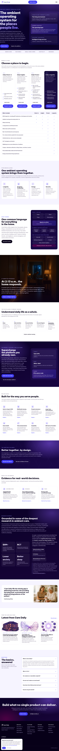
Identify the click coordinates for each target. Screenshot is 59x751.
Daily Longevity (20, 732)
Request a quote (8, 106)
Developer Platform (31, 729)
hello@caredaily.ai (34, 713)
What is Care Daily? (27, 658)
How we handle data (13, 745)
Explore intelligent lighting (9, 296)
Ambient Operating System (31, 727)
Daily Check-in (20, 726)
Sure (4, 747)
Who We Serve (40, 726)
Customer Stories (51, 726)
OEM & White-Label (31, 731)
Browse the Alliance (7, 461)
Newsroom (50, 730)
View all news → (54, 618)
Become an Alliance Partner (22, 461)
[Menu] (56, 2)
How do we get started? (28, 689)
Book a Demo (33, 2)
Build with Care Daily (8, 375)
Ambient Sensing (41, 730)
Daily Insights (19, 728)
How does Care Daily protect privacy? (32, 685)
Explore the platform (16, 46)
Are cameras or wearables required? (31, 675)
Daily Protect (19, 730)
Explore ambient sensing (29, 334)
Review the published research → (39, 573)
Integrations (40, 728)
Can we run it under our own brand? (31, 680)
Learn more (7, 102)
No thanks (9, 747)
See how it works (7, 241)
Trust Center (29, 733)
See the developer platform (9, 379)
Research (50, 728)
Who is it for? (26, 671)
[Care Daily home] (5, 2)
